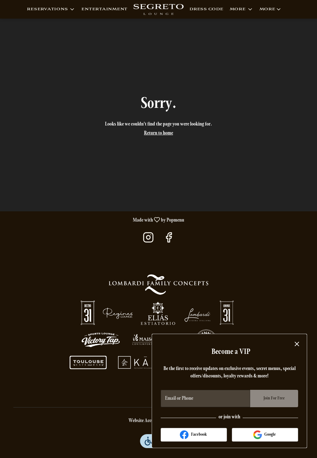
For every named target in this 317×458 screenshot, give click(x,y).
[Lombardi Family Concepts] (158, 322)
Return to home (158, 133)
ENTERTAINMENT (104, 9)
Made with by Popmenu (94, 220)
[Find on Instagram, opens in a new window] (148, 240)
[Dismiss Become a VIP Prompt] (296, 344)
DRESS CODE (206, 9)
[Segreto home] (158, 9)
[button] (51, 9)
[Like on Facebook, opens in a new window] (168, 240)
